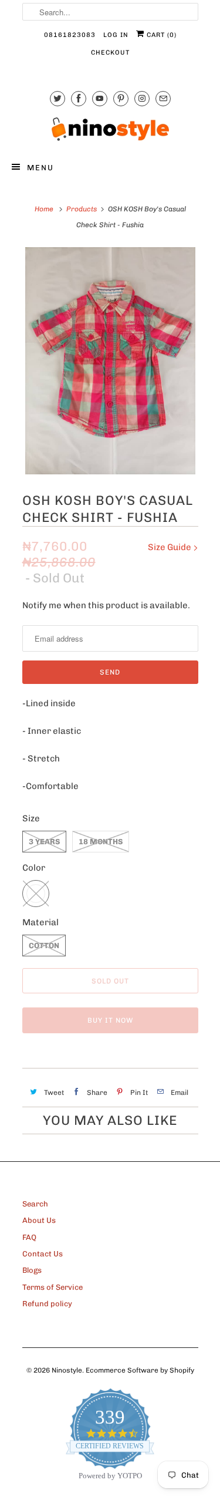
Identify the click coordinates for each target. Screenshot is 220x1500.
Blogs (32, 1270)
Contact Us (42, 1253)
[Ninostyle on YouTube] (99, 98)
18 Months (101, 841)
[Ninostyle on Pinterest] (120, 98)
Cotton (44, 945)
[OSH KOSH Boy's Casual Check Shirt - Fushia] (110, 360)
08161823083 (70, 35)
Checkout (110, 52)
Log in (115, 35)
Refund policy (47, 1303)
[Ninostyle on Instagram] (142, 98)
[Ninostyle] (110, 129)
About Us (39, 1220)
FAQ (29, 1237)
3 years (44, 841)
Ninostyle (67, 1370)
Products (81, 209)
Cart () (160, 35)
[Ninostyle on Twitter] (57, 98)
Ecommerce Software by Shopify (140, 1370)
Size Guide (170, 547)
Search (35, 1203)
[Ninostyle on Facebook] (78, 98)
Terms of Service (52, 1287)
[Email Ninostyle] (163, 98)
